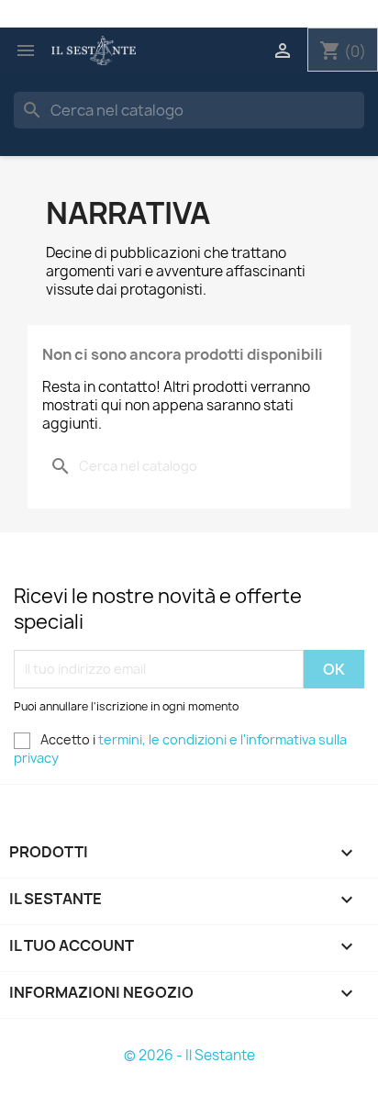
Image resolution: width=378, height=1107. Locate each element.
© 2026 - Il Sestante (189, 1055)
